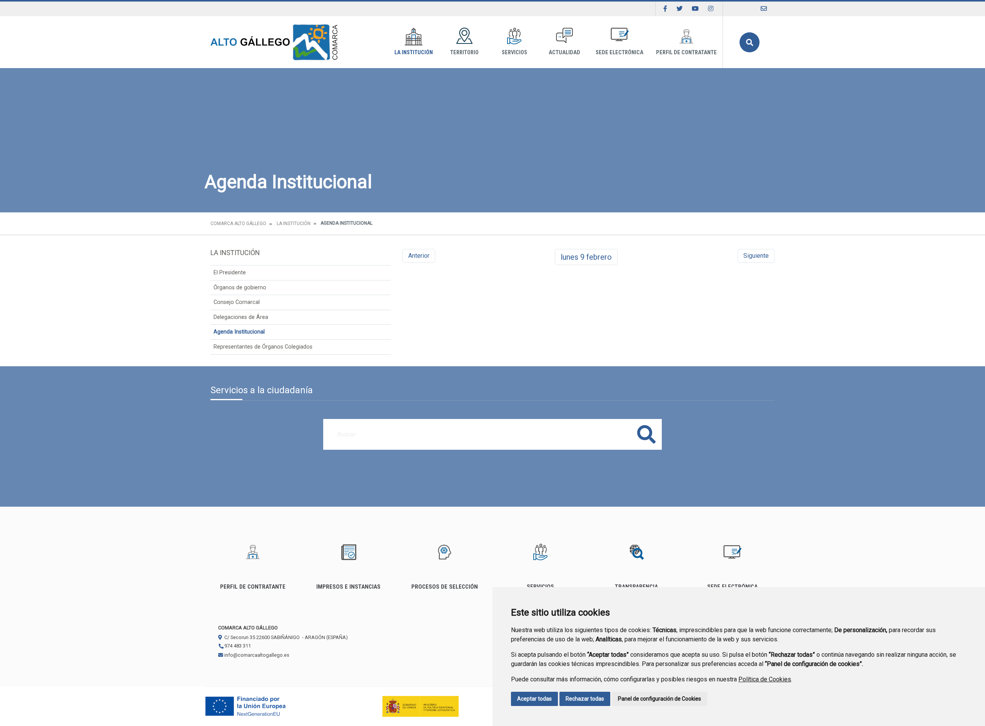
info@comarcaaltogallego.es (256, 655)
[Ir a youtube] (695, 8)
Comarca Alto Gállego (238, 223)
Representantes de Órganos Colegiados (263, 347)
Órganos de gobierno (240, 287)
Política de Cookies (764, 679)
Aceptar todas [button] (534, 699)
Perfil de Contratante (686, 52)
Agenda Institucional (239, 332)
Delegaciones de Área (241, 317)
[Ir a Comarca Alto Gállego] (273, 42)
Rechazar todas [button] (585, 699)
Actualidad (564, 52)
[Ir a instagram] (710, 8)
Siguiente (756, 255)
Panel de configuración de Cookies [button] (659, 699)
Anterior (418, 255)
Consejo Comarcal (237, 302)
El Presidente (230, 272)
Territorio (464, 52)
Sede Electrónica (619, 52)
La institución (413, 52)
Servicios (514, 52)
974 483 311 (237, 646)
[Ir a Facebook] (665, 8)
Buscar (750, 42)
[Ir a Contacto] (764, 8)
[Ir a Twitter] (679, 8)
